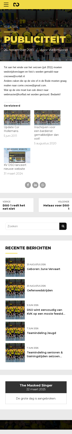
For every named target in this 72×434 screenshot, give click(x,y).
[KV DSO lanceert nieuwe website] (17, 155)
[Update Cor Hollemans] (17, 117)
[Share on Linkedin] (35, 185)
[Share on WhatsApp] (43, 185)
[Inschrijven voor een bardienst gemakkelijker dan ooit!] (47, 117)
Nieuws (11, 27)
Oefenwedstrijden (40, 290)
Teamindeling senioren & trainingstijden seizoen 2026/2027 (45, 356)
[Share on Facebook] (28, 185)
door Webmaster (54, 50)
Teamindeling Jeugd (41, 333)
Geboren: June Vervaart (43, 269)
